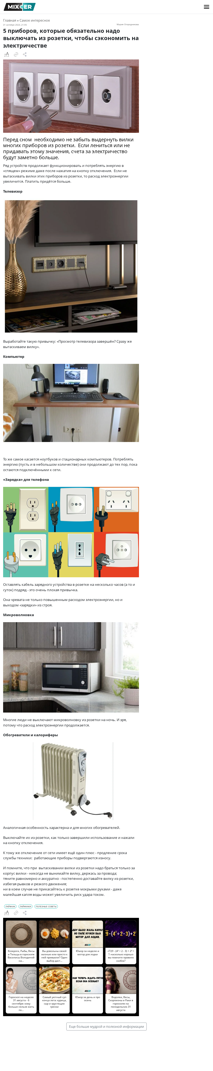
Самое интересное (35, 20)
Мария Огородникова (128, 24)
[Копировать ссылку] (16, 54)
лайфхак (10, 906)
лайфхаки (25, 906)
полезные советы (46, 906)
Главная (9, 20)
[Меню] (206, 7)
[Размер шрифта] (6, 54)
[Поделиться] (24, 54)
